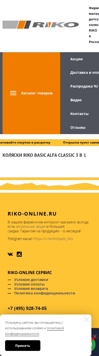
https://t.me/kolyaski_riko (53, 238)
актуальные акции (30, 226)
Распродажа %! (84, 86)
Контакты (79, 113)
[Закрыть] (86, 319)
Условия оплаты (29, 284)
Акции (76, 58)
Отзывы (78, 127)
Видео (76, 99)
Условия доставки (31, 279)
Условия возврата (31, 288)
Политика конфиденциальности (44, 293)
